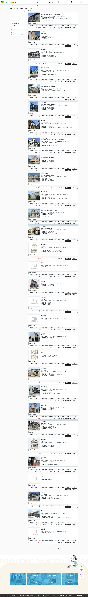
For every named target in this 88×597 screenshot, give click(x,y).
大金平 (45, 439)
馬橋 (47, 284)
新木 (46, 89)
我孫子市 (43, 173)
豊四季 (48, 497)
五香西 (45, 510)
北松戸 (48, 285)
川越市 (43, 31)
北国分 (47, 375)
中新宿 (44, 102)
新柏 (47, 109)
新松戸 (48, 197)
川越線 (43, 36)
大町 (46, 143)
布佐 (46, 92)
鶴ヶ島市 (43, 49)
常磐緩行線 (44, 107)
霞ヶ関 (48, 37)
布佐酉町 (46, 173)
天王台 (46, 90)
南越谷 (47, 20)
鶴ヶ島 (48, 38)
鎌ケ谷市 (43, 138)
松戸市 (43, 191)
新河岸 (48, 74)
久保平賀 (45, 191)
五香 (49, 426)
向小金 (45, 244)
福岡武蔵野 (47, 67)
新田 (48, 17)
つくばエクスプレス (45, 355)
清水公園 (48, 216)
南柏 (47, 107)
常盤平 (49, 427)
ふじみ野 (48, 73)
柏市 (42, 102)
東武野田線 (44, 109)
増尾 (47, 162)
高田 (44, 492)
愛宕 (47, 214)
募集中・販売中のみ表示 (17, 16)
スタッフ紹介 (47, 2)
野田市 (48, 213)
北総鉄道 (43, 143)
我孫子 (46, 319)
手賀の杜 (44, 315)
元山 (49, 516)
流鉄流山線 (44, 445)
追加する (74, 27)
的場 (46, 36)
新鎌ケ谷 (48, 145)
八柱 (49, 461)
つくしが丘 (45, 386)
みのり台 (50, 464)
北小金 (48, 108)
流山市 (43, 244)
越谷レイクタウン (49, 18)
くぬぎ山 (46, 138)
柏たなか (51, 355)
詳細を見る (68, 27)
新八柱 (47, 517)
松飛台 (45, 226)
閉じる (79, 595)
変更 (24, 11)
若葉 (47, 55)
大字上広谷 (46, 49)
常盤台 (44, 155)
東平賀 (45, 528)
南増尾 (44, 421)
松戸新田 (50, 287)
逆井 (47, 337)
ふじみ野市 (43, 67)
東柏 (44, 120)
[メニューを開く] (85, 2)
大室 (44, 350)
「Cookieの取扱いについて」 (64, 595)
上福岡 (48, 71)
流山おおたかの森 (50, 498)
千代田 (44, 297)
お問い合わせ (54, 2)
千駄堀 (45, 457)
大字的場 (45, 31)
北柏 (47, 268)
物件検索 (36, 2)
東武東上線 (44, 37)
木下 (46, 179)
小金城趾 (48, 445)
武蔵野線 (43, 18)
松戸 (46, 373)
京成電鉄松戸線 (44, 142)
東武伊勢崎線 (44, 17)
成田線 (43, 89)
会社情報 (41, 2)
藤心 (44, 333)
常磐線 (43, 90)
